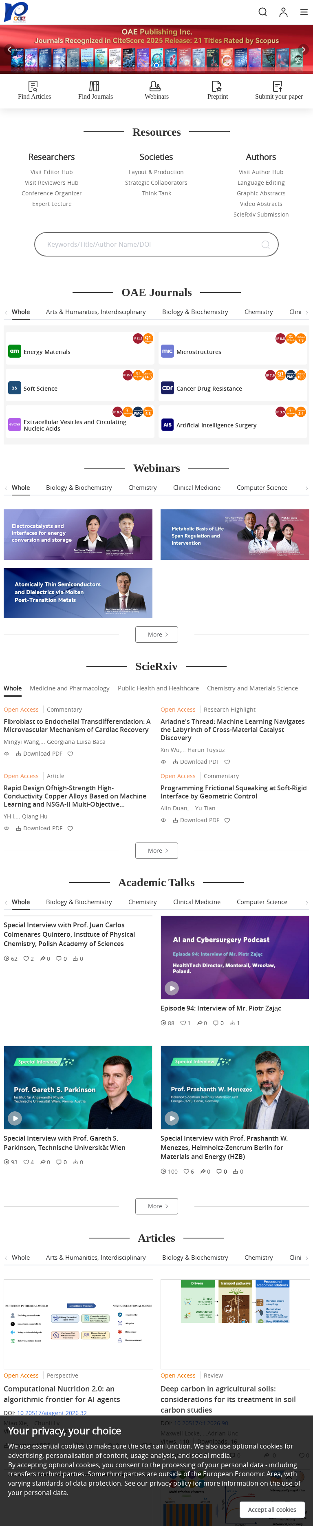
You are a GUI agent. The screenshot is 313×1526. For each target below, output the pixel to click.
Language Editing (261, 182)
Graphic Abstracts (261, 193)
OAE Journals (156, 292)
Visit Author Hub (261, 172)
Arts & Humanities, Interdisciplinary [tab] (96, 311)
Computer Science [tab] (262, 487)
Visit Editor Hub (52, 172)
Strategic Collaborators (156, 182)
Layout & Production (156, 172)
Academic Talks (156, 882)
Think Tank (156, 193)
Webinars (156, 468)
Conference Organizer (52, 193)
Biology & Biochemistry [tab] (195, 311)
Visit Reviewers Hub (52, 182)
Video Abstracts (261, 204)
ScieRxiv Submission (261, 214)
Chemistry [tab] (259, 311)
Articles (156, 1256)
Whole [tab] (21, 311)
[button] (140, 65)
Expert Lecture (52, 204)
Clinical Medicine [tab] (196, 487)
